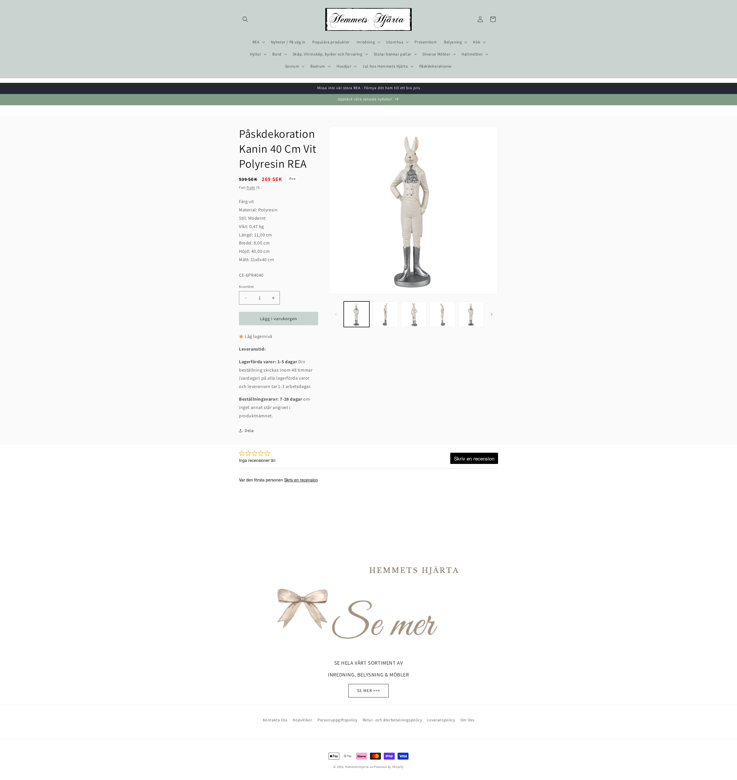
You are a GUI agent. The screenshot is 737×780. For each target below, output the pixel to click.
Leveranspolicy (441, 719)
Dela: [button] (249, 430)
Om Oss (467, 719)
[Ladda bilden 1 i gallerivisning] (356, 314)
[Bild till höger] (491, 314)
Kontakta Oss (275, 719)
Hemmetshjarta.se (359, 767)
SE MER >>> (368, 690)
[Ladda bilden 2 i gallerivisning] (385, 314)
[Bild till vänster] (336, 314)
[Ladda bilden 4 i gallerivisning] (442, 314)
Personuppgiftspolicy (337, 719)
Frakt (251, 187)
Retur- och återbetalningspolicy (392, 719)
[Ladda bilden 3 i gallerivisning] (414, 314)
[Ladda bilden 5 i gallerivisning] (471, 314)
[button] (245, 19)
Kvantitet (246, 286)
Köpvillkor (302, 719)
